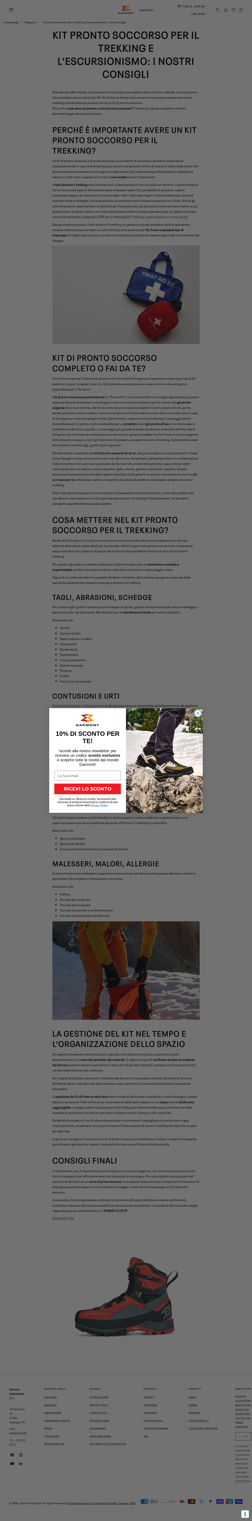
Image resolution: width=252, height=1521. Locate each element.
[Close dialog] (197, 713)
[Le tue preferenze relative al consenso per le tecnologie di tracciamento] (245, 1514)
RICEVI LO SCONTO (87, 789)
